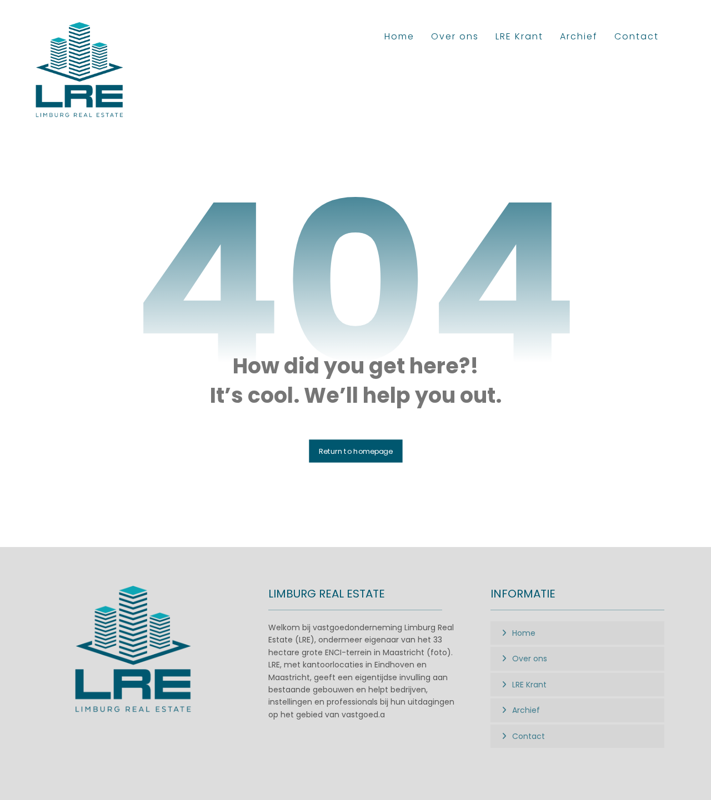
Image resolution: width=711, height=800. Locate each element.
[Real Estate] (80, 70)
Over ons (529, 658)
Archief (526, 710)
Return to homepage (355, 451)
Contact (528, 736)
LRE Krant (529, 684)
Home (523, 633)
